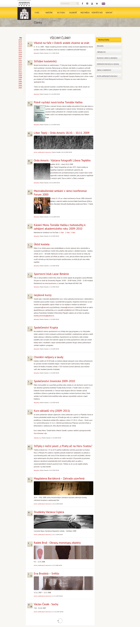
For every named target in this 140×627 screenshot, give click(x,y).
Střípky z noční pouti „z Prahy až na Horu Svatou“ (63, 446)
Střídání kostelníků (45, 61)
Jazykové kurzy (43, 295)
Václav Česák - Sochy (46, 604)
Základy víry (37, 438)
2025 (20, 42)
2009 (20, 75)
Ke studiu (61, 12)
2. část (67, 232)
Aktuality (36, 53)
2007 (20, 79)
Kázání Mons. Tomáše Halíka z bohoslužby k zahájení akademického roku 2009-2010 (60, 226)
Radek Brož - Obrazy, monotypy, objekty (57, 542)
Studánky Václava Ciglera (49, 512)
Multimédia (85, 12)
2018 (20, 56)
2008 (20, 77)
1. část (61, 232)
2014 (20, 65)
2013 (20, 67)
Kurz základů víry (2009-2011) (52, 410)
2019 (20, 54)
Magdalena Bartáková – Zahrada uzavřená (59, 478)
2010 (20, 73)
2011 (20, 71)
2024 (20, 44)
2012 (20, 69)
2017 (20, 59)
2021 (20, 50)
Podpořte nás (97, 12)
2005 (20, 84)
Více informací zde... (41, 433)
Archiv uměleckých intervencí (42, 152)
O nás (37, 12)
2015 (20, 63)
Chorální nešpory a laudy (48, 357)
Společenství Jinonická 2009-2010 (54, 381)
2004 (20, 86)
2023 (20, 46)
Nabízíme (49, 12)
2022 (20, 48)
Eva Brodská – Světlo (46, 573)
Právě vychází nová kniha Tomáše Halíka (58, 102)
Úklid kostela (41, 244)
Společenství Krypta (46, 327)
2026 (20, 40)
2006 (20, 81)
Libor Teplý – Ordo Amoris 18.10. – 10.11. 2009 (61, 133)
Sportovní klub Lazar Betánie (51, 274)
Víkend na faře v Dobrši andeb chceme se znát (61, 43)
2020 (20, 52)
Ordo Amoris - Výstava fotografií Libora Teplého (62, 160)
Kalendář (73, 12)
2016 (20, 61)
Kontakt (109, 12)
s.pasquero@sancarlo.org (43, 307)
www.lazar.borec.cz (51, 283)
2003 (20, 88)
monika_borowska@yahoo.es (44, 316)
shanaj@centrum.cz (68, 307)
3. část (73, 232)
